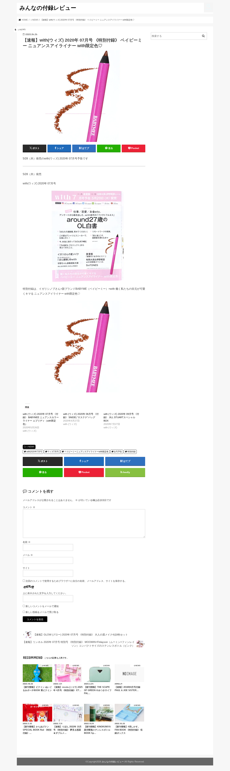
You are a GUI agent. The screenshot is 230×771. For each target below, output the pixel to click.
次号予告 (118, 451)
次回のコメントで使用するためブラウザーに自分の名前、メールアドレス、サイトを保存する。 (76, 581)
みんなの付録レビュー (48, 7)
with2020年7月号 (34, 451)
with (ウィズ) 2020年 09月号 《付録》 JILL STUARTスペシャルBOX (121, 417)
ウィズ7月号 (53, 451)
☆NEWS (30, 447)
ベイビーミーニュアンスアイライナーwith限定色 (86, 451)
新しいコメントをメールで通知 (42, 606)
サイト (26, 568)
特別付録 (131, 451)
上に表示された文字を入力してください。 (45, 593)
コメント (29, 507)
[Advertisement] (179, 70)
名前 (26, 542)
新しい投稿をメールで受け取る (42, 612)
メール (28, 555)
